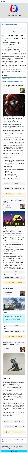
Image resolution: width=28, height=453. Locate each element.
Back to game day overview (10, 24)
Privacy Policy (20, 439)
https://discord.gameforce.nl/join (15, 81)
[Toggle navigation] (2, 20)
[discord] (4, 1)
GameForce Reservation (14, 16)
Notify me (14, 451)
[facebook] (2, 1)
